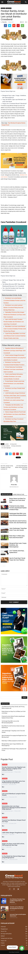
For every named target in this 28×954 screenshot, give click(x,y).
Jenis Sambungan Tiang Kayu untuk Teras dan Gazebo (13, 731)
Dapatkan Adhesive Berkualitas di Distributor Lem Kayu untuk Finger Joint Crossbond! (15, 351)
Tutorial (3, 945)
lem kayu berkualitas (3, 547)
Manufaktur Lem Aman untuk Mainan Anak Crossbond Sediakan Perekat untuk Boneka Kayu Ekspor (15, 329)
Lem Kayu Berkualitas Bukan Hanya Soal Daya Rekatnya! (21, 467)
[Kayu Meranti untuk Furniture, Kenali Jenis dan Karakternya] (5, 522)
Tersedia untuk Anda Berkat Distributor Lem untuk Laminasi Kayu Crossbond (14, 400)
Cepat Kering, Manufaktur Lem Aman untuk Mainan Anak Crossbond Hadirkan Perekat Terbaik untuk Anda (15, 336)
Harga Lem (3, 940)
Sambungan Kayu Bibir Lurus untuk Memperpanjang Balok (10, 721)
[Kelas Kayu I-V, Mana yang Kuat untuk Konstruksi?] (5, 537)
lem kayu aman (13, 444)
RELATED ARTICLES (6, 494)
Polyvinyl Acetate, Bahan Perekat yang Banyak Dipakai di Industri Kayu (18, 507)
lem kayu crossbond (5, 445)
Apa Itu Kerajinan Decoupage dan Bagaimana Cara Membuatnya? (14, 736)
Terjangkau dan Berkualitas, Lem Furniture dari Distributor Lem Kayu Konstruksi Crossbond (13, 407)
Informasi (7, 5)
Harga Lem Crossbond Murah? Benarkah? (14, 103)
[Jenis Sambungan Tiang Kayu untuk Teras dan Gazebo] (5, 530)
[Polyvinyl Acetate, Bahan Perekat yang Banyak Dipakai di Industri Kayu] (5, 507)
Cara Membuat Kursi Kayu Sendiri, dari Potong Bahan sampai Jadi (13, 707)
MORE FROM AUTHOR (18, 494)
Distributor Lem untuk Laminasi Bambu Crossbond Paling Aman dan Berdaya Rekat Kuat (13, 308)
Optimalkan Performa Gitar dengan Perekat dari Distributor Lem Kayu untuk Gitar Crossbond (15, 315)
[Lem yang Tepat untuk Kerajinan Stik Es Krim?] (3, 916)
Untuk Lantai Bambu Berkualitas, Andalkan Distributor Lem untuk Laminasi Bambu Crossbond (13, 376)
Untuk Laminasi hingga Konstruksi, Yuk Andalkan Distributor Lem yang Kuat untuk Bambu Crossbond (15, 358)
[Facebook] (9, 889)
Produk (2, 943)
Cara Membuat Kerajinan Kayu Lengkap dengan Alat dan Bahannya (17, 900)
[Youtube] (18, 889)
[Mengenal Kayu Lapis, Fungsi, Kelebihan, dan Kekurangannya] (5, 545)
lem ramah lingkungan (6, 447)
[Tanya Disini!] (21, 948)
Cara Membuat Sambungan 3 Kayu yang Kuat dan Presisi (14, 749)
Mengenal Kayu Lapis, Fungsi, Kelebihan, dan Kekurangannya (12, 744)
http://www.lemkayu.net (14, 486)
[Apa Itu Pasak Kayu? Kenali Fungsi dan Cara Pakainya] (5, 560)
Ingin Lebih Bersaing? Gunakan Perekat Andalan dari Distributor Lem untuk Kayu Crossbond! (14, 322)
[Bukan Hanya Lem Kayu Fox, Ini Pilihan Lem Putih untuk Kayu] (5, 500)
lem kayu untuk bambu (16, 445)
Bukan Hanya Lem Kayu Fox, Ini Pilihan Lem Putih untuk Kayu (17, 500)
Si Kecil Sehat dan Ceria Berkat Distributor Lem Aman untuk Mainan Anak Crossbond (13, 369)
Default (3, 936)
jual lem (7, 444)
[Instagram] (14, 889)
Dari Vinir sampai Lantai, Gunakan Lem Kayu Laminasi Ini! (7, 467)
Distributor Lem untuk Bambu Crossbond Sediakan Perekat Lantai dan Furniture (14, 300)
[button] (26, 2)
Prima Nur (4, 22)
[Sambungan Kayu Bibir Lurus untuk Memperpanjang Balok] (5, 515)
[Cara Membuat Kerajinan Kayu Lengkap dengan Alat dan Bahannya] (3, 901)
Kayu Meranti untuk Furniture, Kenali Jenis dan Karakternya (13, 726)
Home (2, 5)
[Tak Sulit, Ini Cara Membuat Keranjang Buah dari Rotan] (5, 909)
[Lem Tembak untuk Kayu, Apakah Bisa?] (5, 552)
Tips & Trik (3, 931)
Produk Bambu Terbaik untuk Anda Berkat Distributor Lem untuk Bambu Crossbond (14, 384)
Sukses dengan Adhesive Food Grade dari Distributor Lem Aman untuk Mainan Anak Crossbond (15, 414)
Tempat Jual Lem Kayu (6, 938)
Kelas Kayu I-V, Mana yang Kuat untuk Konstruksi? (14, 740)
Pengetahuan (8, 8)
